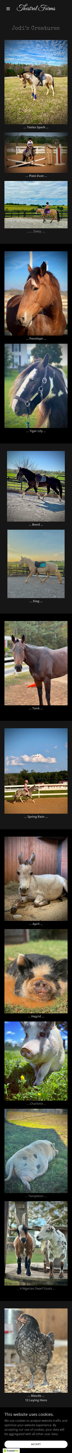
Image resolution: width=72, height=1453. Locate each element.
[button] (9, 8)
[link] (35, 9)
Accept (36, 1444)
